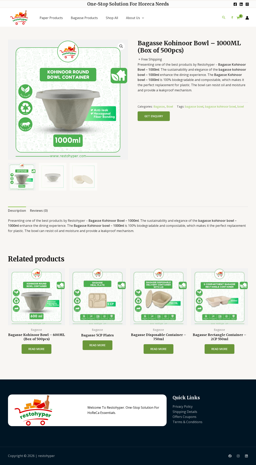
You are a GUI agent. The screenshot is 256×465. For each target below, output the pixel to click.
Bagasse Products (84, 18)
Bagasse (159, 106)
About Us (133, 18)
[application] (142, 18)
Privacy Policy (183, 406)
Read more (36, 349)
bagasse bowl (194, 106)
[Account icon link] (247, 18)
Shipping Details (185, 412)
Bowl (169, 106)
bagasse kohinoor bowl (220, 106)
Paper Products (51, 18)
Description (17, 210)
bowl (240, 106)
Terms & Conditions (187, 422)
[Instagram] (247, 4)
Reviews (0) (39, 210)
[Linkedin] (241, 4)
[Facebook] (235, 4)
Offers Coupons (184, 417)
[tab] (17, 211)
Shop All (112, 18)
